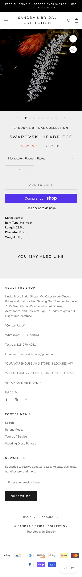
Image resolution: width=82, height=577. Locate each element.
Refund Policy (14, 430)
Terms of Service (16, 437)
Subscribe (21, 496)
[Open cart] (76, 20)
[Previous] (17, 117)
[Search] (69, 20)
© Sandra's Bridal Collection (41, 526)
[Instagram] (16, 399)
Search (9, 423)
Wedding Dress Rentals (20, 444)
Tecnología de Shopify (41, 532)
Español (48, 517)
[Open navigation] (6, 20)
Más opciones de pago (41, 208)
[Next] (64, 117)
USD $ (27, 517)
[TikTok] (25, 399)
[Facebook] (6, 399)
